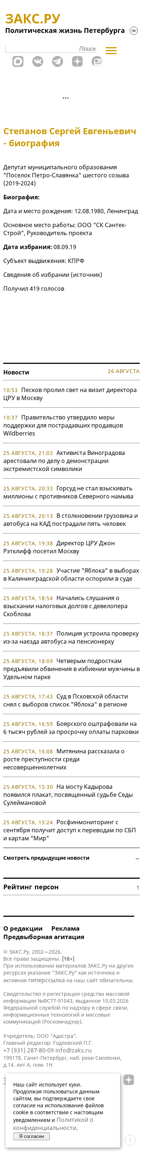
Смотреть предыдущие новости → (71, 857)
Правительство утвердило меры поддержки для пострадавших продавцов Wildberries (63, 425)
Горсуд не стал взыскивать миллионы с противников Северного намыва (68, 492)
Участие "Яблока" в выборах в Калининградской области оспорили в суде (71, 574)
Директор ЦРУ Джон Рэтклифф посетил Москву (59, 547)
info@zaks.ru (73, 1050)
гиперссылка (46, 980)
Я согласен (31, 1136)
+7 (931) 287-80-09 (28, 1050)
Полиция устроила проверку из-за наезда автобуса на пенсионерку (71, 637)
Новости (16, 372)
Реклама (65, 928)
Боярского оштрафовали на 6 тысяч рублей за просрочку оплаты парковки (71, 728)
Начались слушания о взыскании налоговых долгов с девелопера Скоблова (65, 606)
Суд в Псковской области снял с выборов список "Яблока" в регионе (65, 700)
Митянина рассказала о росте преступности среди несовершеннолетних (64, 759)
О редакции (23, 928)
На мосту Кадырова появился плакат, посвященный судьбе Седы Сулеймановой (68, 795)
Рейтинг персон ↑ (71, 886)
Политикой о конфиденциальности (53, 1124)
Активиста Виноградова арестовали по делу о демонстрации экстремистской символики (64, 461)
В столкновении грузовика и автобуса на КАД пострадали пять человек (70, 520)
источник (86, 275)
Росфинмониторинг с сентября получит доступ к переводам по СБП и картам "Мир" (69, 830)
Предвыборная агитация (43, 936)
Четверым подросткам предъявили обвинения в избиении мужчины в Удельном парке (71, 669)
